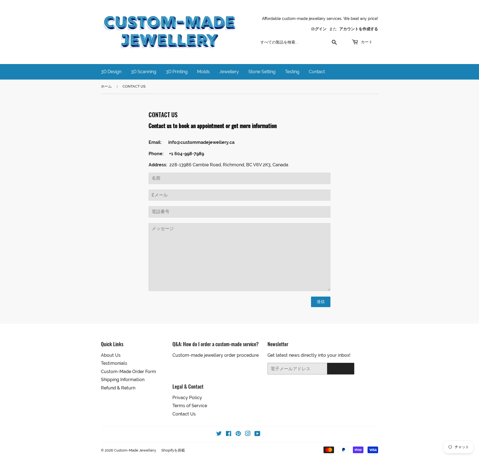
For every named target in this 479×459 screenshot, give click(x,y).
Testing (292, 71)
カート (366, 42)
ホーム (106, 86)
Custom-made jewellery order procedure (215, 355)
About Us (111, 355)
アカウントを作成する (358, 29)
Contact (317, 71)
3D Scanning (143, 71)
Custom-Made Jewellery (135, 450)
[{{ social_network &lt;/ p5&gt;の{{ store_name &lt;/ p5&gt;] (219, 434)
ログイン (319, 29)
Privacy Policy (187, 397)
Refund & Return (118, 388)
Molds (203, 71)
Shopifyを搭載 (173, 450)
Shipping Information (122, 379)
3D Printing (177, 71)
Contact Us (184, 414)
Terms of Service (189, 405)
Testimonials (114, 363)
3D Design (111, 71)
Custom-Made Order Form (128, 371)
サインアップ (341, 369)
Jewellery (229, 71)
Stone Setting (262, 71)
